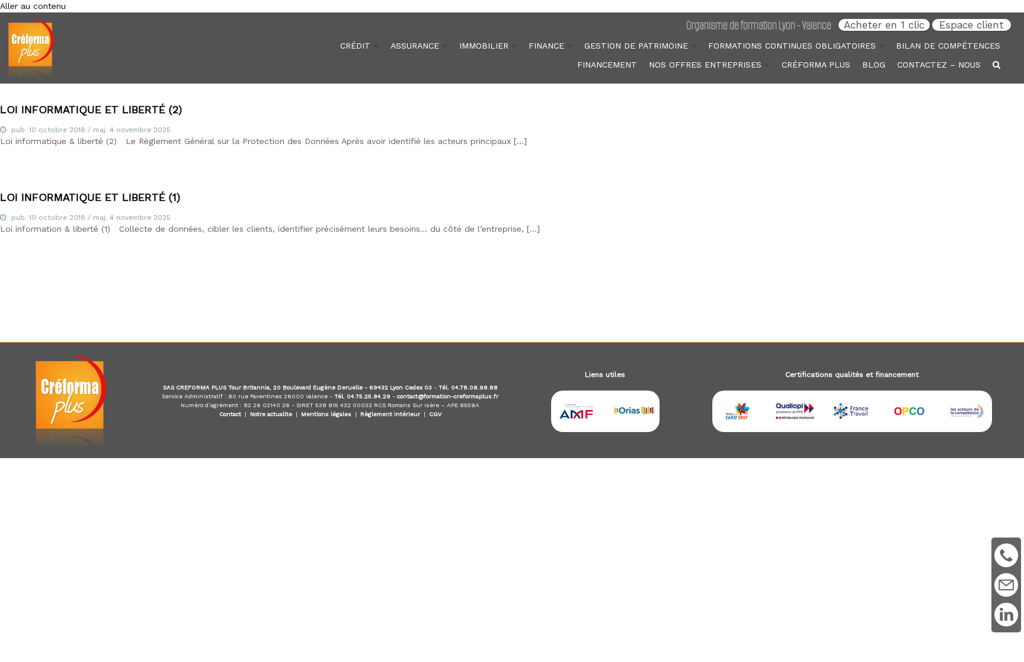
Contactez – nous (939, 64)
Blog (873, 64)
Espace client (971, 25)
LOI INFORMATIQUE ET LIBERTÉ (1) (90, 197)
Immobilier (483, 45)
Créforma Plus (816, 64)
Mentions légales (326, 414)
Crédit (355, 45)
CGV (435, 414)
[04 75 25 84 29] (1006, 555)
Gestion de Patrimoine (636, 45)
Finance (546, 45)
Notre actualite (271, 414)
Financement (607, 64)
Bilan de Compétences (948, 45)
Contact (230, 414)
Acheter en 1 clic (884, 25)
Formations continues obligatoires (792, 45)
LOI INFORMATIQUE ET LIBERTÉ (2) (91, 109)
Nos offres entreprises (705, 64)
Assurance (415, 45)
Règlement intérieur (390, 414)
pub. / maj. (91, 130)
